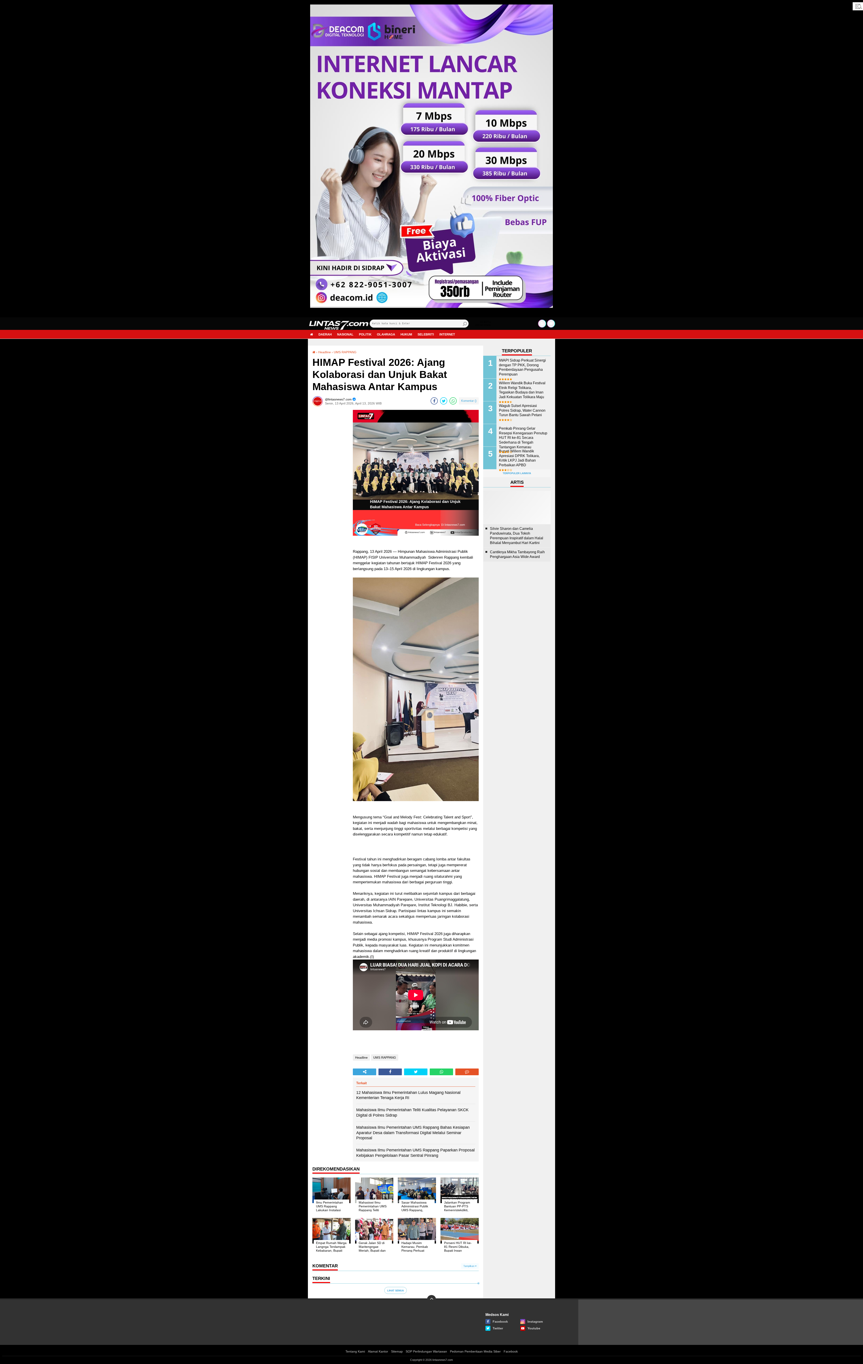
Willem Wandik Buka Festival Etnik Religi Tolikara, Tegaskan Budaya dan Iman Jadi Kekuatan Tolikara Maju (522, 390)
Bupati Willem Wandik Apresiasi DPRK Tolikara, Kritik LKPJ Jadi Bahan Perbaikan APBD (519, 458)
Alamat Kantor (378, 1351)
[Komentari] (467, 1072)
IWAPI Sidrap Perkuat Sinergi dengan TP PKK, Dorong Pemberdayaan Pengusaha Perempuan (522, 367)
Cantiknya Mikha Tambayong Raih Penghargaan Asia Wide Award (517, 554)
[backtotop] (431, 1299)
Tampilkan (469, 1266)
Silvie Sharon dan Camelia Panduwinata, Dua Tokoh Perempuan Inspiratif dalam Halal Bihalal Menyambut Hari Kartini (516, 535)
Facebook (511, 1351)
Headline (324, 352)
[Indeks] (542, 323)
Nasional (345, 334)
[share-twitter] (443, 400)
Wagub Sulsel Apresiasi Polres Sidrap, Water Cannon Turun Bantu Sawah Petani (522, 410)
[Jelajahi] (858, 6)
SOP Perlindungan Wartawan (426, 1351)
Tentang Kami (355, 1351)
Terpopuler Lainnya (517, 473)
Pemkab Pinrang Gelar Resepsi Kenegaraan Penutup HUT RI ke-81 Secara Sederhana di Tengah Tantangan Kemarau (523, 438)
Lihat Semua (395, 1290)
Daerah (325, 334)
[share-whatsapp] (453, 400)
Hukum (406, 334)
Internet (447, 334)
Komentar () (468, 400)
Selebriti (426, 334)
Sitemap (397, 1351)
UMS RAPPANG (345, 352)
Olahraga (386, 334)
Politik (365, 334)
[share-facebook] (434, 400)
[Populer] (551, 323)
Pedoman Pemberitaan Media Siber (475, 1351)
